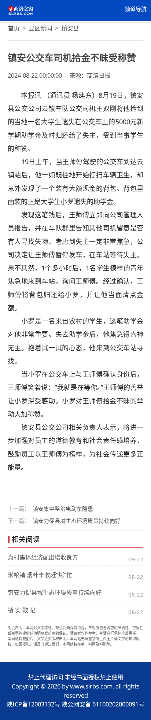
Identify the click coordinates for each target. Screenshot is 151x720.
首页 (13, 28)
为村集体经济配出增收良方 (43, 557)
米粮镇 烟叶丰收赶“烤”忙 (40, 575)
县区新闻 (40, 28)
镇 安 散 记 (22, 610)
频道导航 (136, 9)
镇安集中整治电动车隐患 (63, 508)
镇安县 (70, 28)
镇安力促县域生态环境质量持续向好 (77, 520)
